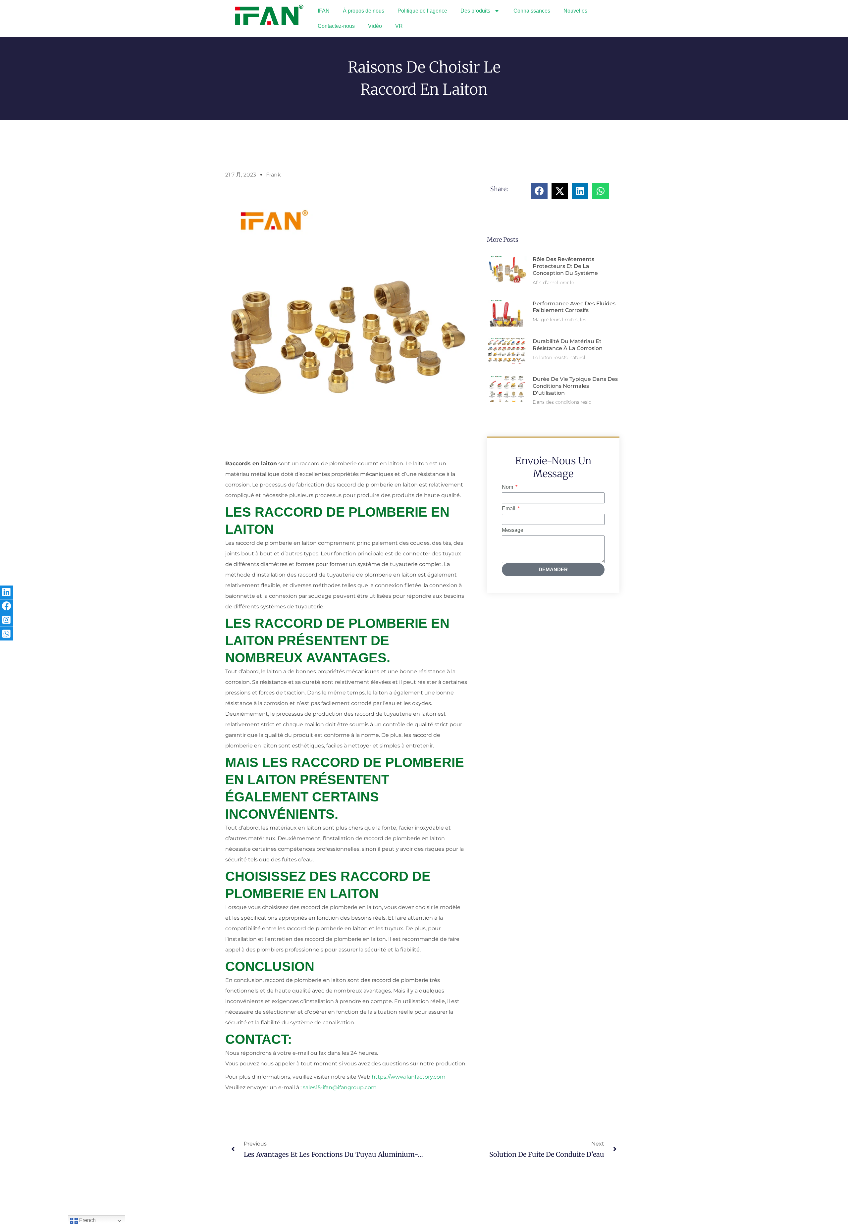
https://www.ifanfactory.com (409, 1077)
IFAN (324, 11)
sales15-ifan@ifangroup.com (340, 1087)
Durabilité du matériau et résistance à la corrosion (568, 344)
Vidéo (375, 26)
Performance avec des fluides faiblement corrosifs (574, 307)
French (87, 1220)
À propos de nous (363, 11)
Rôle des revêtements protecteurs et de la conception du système (565, 266)
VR (399, 26)
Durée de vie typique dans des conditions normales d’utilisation (575, 386)
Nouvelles (575, 11)
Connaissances (531, 11)
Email (509, 508)
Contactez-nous (336, 26)
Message (512, 530)
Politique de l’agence (422, 11)
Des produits (475, 11)
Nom (508, 487)
